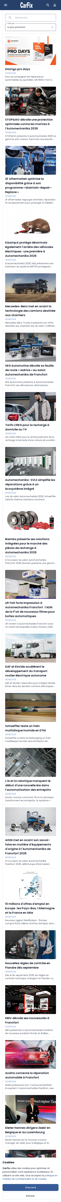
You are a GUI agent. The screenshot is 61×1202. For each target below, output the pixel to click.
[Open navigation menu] (6, 5)
